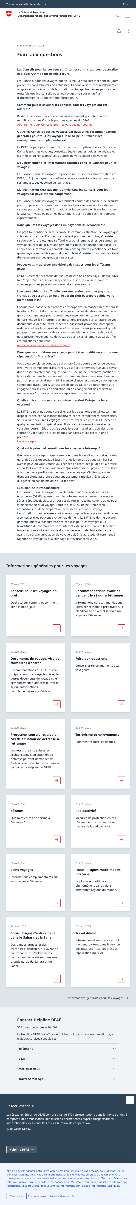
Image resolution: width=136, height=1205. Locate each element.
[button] (130, 1100)
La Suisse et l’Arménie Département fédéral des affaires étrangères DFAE (49, 13)
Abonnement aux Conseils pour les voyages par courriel (55, 125)
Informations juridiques (105, 1185)
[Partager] (127, 31)
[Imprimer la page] (119, 31)
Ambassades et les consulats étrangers (43, 345)
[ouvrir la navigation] (127, 16)
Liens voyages (26, 441)
